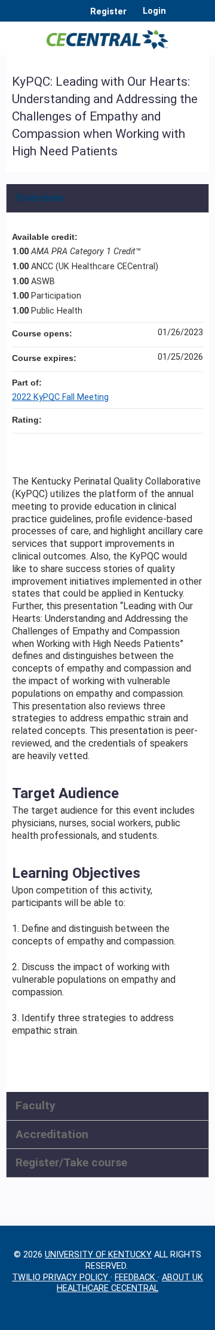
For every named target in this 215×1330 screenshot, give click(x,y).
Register (108, 11)
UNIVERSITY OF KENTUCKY (98, 1255)
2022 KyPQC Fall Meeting (60, 397)
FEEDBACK (136, 1277)
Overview (39, 197)
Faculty (36, 1105)
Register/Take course (71, 1162)
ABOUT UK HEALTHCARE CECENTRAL (130, 1283)
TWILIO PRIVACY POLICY (61, 1277)
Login (154, 11)
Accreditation (52, 1134)
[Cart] (180, 17)
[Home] (107, 35)
